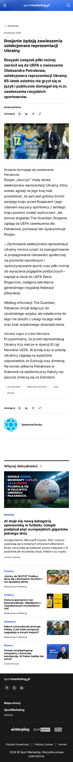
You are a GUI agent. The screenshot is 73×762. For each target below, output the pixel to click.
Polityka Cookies (44, 744)
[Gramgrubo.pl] (58, 730)
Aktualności (13, 26)
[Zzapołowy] (41, 730)
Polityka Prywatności (17, 744)
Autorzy (8, 714)
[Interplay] (20, 730)
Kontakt (63, 744)
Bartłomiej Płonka (12, 107)
